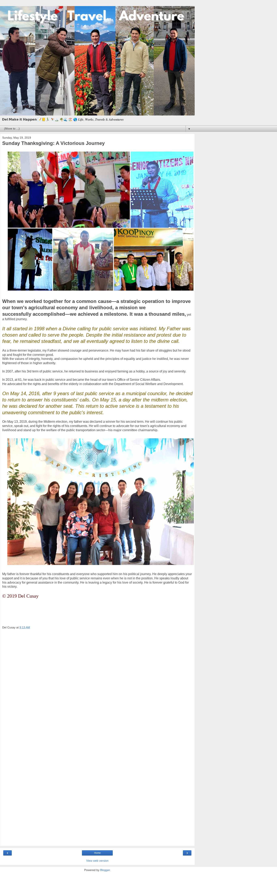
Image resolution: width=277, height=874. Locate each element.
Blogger (105, 870)
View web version (97, 860)
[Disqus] (97, 686)
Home (97, 853)
